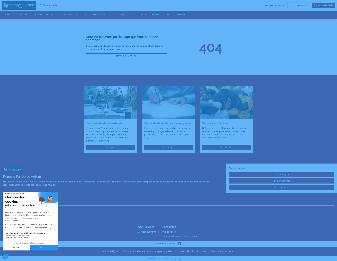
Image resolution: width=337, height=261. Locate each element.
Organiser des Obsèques (15, 15)
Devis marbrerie (281, 187)
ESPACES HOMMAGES (175, 15)
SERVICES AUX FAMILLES (149, 15)
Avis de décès (169, 232)
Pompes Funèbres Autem (16, 203)
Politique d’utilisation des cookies (191, 251)
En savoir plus (110, 147)
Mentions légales (111, 251)
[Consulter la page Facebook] (179, 244)
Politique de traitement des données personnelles (147, 251)
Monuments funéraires (74, 15)
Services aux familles (148, 232)
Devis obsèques (281, 174)
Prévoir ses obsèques (45, 15)
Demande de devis (323, 5)
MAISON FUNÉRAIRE (122, 15)
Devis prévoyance (281, 181)
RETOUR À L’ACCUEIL (126, 56)
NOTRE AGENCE (100, 15)
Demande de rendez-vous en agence (180, 236)
